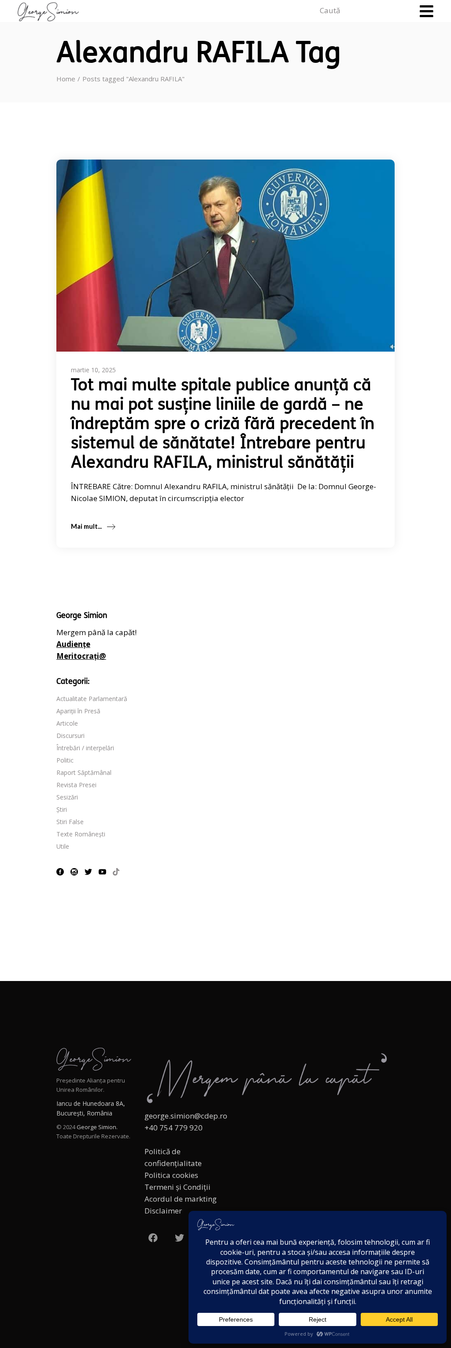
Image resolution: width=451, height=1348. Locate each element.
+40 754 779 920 (173, 1128)
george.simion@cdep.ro (185, 1116)
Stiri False (70, 822)
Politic (65, 760)
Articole (67, 723)
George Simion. (97, 1127)
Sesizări (67, 797)
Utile (62, 846)
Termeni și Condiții (177, 1187)
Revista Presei (76, 785)
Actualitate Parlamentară (91, 698)
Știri (61, 809)
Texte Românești (80, 834)
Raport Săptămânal (83, 772)
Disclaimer (163, 1211)
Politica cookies (171, 1175)
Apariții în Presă (78, 711)
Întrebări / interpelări (85, 748)
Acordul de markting (180, 1199)
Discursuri (70, 735)
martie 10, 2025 (93, 370)
